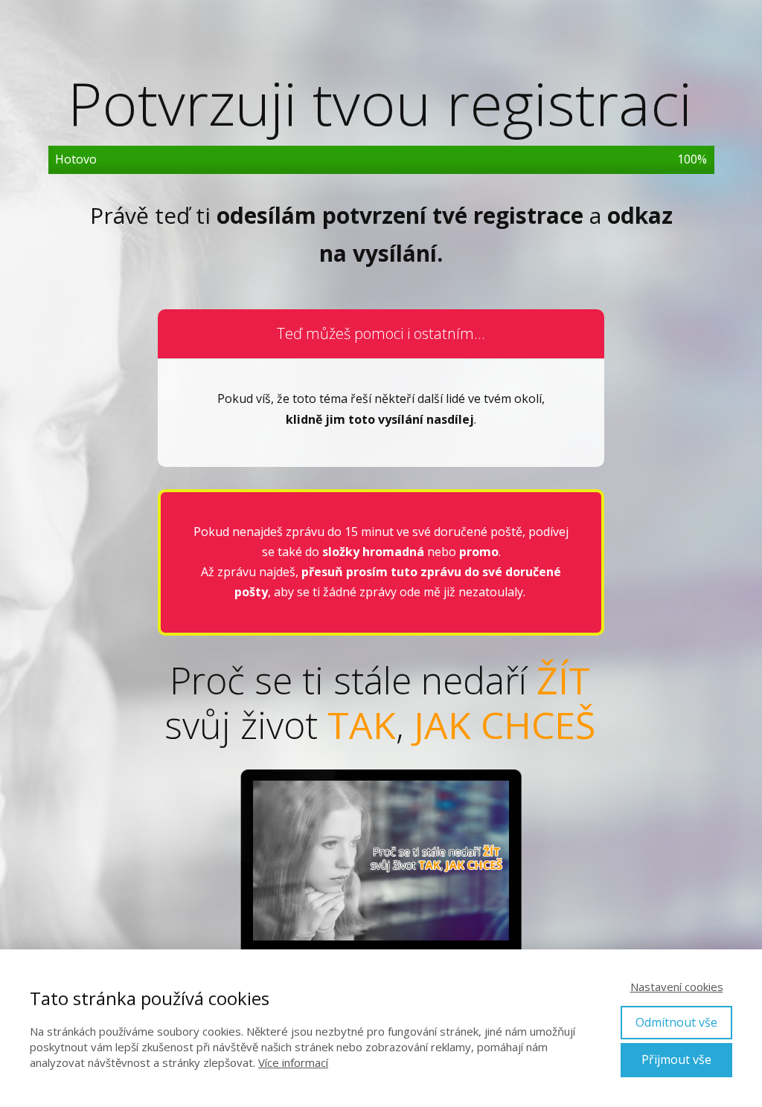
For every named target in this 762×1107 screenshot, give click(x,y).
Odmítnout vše (676, 1022)
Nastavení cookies (676, 986)
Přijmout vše (676, 1059)
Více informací (293, 1062)
